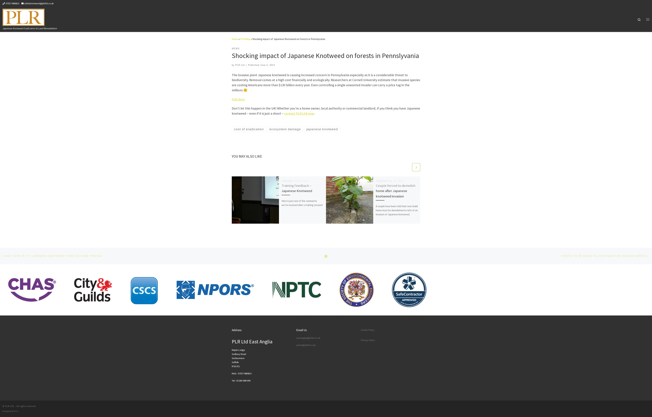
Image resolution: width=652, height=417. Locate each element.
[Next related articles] (416, 167)
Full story (238, 99)
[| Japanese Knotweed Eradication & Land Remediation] (23, 16)
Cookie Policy (368, 329)
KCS (16, 411)
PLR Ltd (239, 65)
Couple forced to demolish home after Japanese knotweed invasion (395, 190)
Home (235, 39)
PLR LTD (9, 406)
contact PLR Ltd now (299, 113)
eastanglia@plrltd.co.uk (308, 337)
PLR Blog (245, 39)
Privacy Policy (368, 340)
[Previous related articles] (407, 167)
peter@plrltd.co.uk (306, 345)
